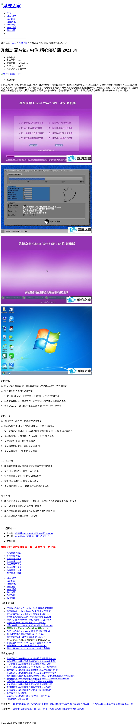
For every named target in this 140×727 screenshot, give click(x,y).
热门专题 (11, 598)
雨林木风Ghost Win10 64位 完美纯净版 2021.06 (29, 611)
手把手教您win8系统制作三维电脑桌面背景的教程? (31, 658)
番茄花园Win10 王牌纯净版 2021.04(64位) (26, 622)
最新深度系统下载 (124, 704)
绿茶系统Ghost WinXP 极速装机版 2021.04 (26, 645)
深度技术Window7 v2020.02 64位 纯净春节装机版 (30, 608)
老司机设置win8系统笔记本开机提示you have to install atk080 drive (38, 678)
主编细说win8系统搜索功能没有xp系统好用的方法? (31, 673)
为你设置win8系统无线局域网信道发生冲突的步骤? (31, 661)
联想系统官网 (68, 709)
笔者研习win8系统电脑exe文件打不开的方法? (28, 696)
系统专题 (11, 30)
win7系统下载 (70, 704)
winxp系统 (11, 16)
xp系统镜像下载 (28, 709)
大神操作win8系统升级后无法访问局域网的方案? (30, 684)
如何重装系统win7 (21, 704)
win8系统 (11, 25)
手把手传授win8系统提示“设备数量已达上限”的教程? (32, 667)
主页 (14, 43)
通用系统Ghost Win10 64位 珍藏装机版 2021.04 (29, 617)
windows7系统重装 (106, 704)
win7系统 (11, 19)
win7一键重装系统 (45, 709)
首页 (9, 13)
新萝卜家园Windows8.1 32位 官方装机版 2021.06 (29, 625)
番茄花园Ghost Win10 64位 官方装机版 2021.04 (29, 643)
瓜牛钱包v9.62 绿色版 (17, 693)
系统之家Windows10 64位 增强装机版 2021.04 (28, 631)
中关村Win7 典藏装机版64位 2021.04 (32, 536)
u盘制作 (16, 709)
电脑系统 (79, 709)
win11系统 (11, 22)
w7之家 (93, 704)
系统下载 (23, 43)
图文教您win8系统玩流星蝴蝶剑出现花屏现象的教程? (32, 670)
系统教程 (11, 595)
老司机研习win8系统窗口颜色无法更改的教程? (29, 687)
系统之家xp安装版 (39, 704)
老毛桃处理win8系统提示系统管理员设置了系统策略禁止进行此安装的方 (42, 676)
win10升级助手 (56, 704)
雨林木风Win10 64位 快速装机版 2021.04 (26, 637)
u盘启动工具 (83, 704)
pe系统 (58, 709)
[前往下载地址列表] (11, 74)
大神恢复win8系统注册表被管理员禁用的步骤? (29, 690)
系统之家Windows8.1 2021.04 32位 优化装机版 (28, 648)
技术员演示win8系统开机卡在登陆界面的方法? (29, 664)
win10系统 (11, 27)
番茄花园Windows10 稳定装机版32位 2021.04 (28, 614)
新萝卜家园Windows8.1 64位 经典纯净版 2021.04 (29, 620)
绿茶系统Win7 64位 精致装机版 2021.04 (34, 533)
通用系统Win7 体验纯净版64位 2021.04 (25, 634)
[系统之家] (11, 5)
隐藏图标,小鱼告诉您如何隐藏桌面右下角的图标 (30, 681)
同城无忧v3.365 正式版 (17, 699)
